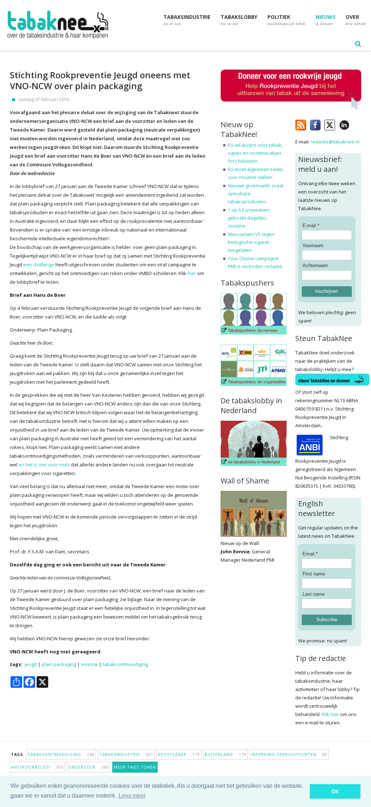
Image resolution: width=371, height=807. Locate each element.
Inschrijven (326, 291)
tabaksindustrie (126, 754)
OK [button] (335, 791)
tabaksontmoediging (125, 664)
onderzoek (88, 767)
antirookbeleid (37, 767)
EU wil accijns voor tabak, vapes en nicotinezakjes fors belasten (255, 153)
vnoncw (89, 664)
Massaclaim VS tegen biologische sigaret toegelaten (251, 242)
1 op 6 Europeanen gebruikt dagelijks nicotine (249, 218)
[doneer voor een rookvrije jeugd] (291, 108)
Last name (314, 594)
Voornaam (313, 245)
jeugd (31, 664)
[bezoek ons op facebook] (354, 123)
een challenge (38, 264)
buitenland (225, 754)
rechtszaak (179, 754)
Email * (310, 554)
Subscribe (326, 619)
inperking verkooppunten (289, 754)
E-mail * (311, 225)
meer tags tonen (135, 767)
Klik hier (330, 714)
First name (314, 574)
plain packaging (59, 664)
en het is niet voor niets (44, 464)
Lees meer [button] (132, 796)
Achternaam (315, 265)
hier (191, 273)
